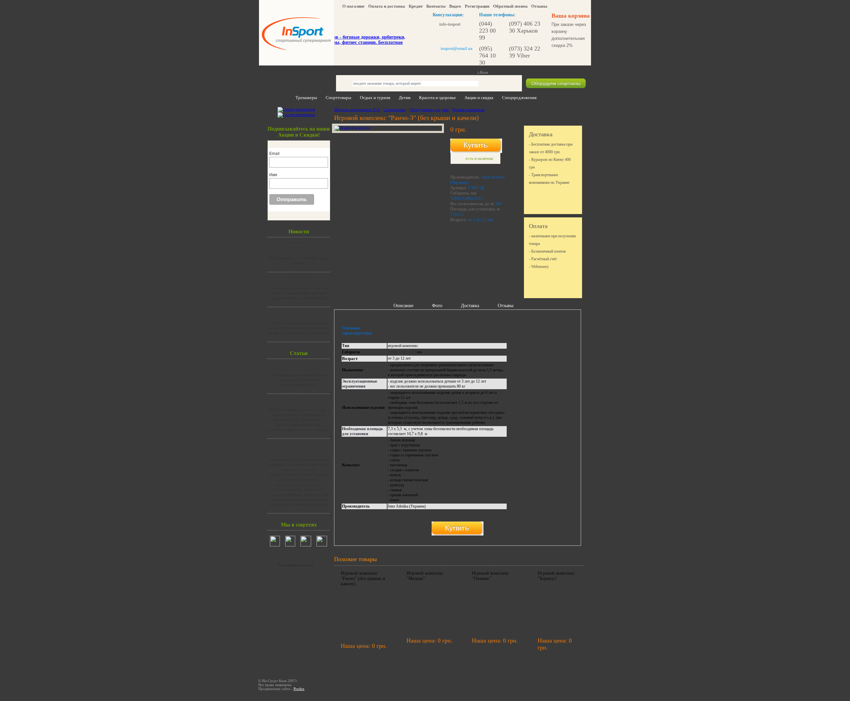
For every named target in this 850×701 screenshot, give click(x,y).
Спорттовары (338, 97)
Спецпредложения (519, 97)
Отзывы (539, 6)
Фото (437, 305)
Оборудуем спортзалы (555, 83)
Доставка (470, 305)
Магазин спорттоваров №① (357, 109)
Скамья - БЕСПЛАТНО (298, 312)
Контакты (436, 6)
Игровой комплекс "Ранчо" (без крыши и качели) (363, 578)
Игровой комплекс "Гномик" (490, 576)
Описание (403, 305)
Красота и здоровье (437, 97)
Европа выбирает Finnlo (298, 364)
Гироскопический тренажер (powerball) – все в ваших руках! (298, 446)
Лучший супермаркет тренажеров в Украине (298, 245)
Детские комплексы (468, 109)
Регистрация (477, 6)
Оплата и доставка (386, 6)
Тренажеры (306, 97)
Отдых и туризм (375, 97)
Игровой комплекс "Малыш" (425, 576)
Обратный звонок (510, 6)
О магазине (353, 6)
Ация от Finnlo (298, 277)
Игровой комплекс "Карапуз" (556, 576)
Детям (404, 97)
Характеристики (358, 305)
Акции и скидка (479, 97)
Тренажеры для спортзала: (298, 399)
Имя (273, 175)
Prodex (299, 689)
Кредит (416, 6)
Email (274, 153)
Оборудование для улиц (429, 109)
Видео (455, 6)
